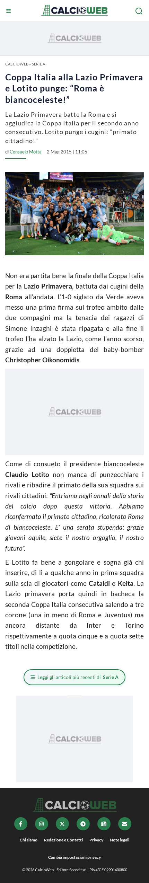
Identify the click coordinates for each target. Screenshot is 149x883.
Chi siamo (28, 839)
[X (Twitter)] (62, 823)
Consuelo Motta (26, 151)
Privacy (96, 839)
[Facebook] (20, 823)
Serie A (38, 64)
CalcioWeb (16, 64)
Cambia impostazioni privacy (74, 857)
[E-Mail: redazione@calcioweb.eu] (124, 823)
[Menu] (9, 11)
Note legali (119, 839)
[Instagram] (41, 823)
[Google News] (104, 823)
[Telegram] (83, 823)
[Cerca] (139, 11)
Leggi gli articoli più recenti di (78, 677)
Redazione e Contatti (63, 839)
